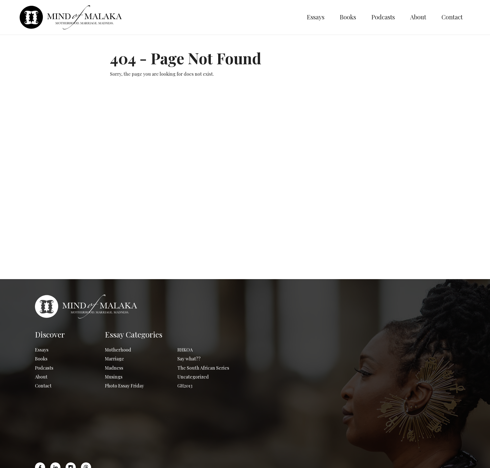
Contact (452, 17)
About (418, 17)
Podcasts (383, 17)
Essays (315, 17)
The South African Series (203, 368)
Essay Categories (133, 334)
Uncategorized (193, 377)
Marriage (114, 359)
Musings (113, 377)
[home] (159, 17)
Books (348, 17)
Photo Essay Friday (124, 386)
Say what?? (189, 359)
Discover (50, 334)
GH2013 (184, 386)
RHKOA (185, 350)
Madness (114, 368)
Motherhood (118, 350)
